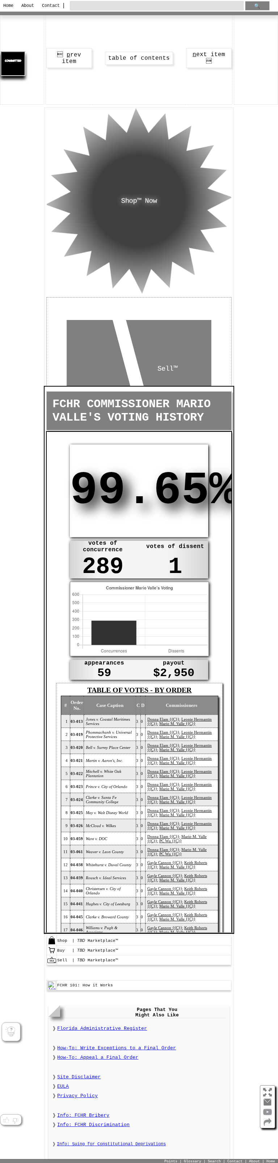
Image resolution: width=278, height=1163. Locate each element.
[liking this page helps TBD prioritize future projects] (5, 1120)
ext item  (209, 58)
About (27, 5)
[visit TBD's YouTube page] (267, 1115)
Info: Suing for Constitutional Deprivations (111, 1144)
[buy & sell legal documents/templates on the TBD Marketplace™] (51, 943)
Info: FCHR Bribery (83, 1115)
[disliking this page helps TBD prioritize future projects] (15, 1120)
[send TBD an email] (267, 1105)
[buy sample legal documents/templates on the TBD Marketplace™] (51, 953)
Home (8, 5)
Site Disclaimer (79, 1077)
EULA (63, 1086)
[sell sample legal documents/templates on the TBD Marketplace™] (51, 963)
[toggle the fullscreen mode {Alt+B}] (267, 1092)
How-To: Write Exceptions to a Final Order (116, 1048)
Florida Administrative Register (102, 1028)
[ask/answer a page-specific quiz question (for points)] (11, 1032)
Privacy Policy (77, 1096)
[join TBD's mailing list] (267, 1125)
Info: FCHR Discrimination (93, 1125)
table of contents (139, 58)
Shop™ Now (139, 201)
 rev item (69, 58)
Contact (50, 5)
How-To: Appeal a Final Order (97, 1057)
